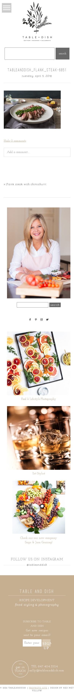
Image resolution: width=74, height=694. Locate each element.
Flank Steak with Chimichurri (26, 184)
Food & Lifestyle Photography (38, 399)
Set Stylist (38, 473)
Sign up (46, 644)
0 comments (15, 140)
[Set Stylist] (38, 438)
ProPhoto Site (38, 688)
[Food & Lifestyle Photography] (38, 363)
